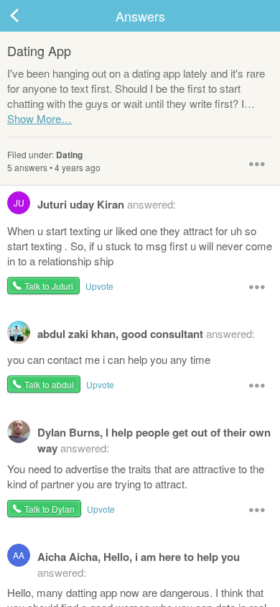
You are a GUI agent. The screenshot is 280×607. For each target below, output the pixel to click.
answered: (95, 204)
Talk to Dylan (49, 509)
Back (28, 16)
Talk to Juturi (48, 286)
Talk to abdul (49, 384)
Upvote (99, 286)
